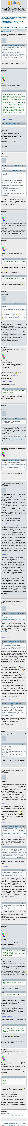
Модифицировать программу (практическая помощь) (12, 21)
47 (22, 27)
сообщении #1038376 (14, 826)
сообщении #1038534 (14, 165)
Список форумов (4, 1118)
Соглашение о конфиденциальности (10, 1123)
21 (15, 27)
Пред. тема (3, 31)
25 (20, 27)
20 (14, 27)
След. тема (8, 31)
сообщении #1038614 (14, 418)
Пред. (8, 27)
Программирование (9, 1119)
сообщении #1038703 (13, 903)
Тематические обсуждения (15, 1118)
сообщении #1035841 (13, 846)
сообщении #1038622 (14, 460)
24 (19, 27)
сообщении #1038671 (13, 703)
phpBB (8, 1125)
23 (17, 27)
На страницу (3, 27)
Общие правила (22, 1123)
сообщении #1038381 (14, 870)
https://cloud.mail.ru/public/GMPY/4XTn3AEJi (12, 440)
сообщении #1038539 (14, 641)
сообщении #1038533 (11, 123)
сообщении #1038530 (14, 45)
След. (26, 27)
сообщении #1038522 (14, 303)
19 (12, 27)
